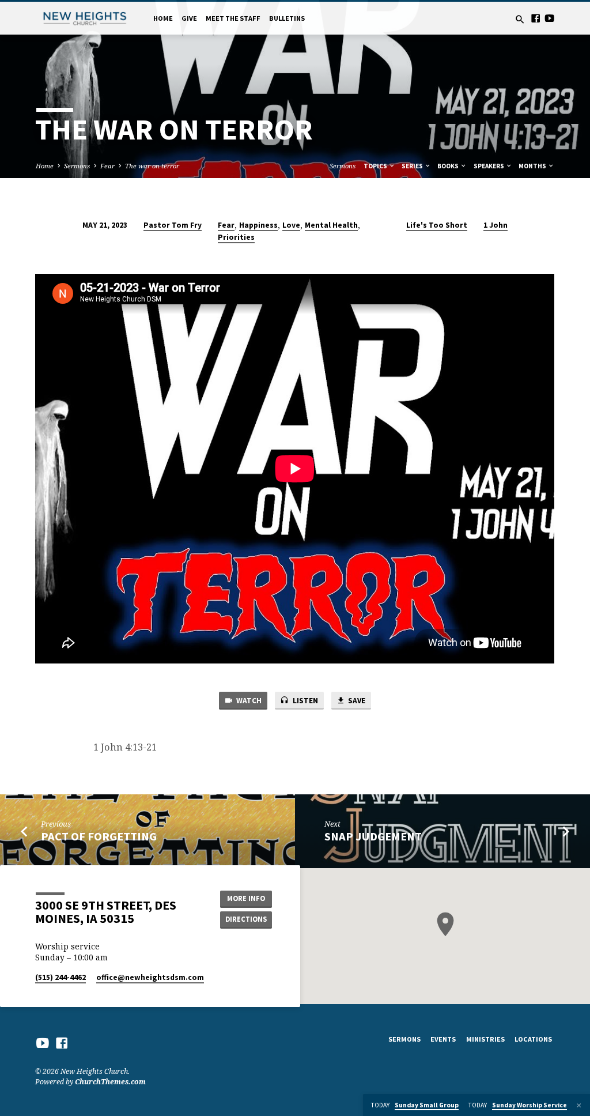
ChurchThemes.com (110, 1082)
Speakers (489, 166)
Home (163, 18)
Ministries (485, 1039)
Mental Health (331, 225)
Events (443, 1039)
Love (291, 225)
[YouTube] (549, 18)
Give (189, 18)
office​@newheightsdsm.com (150, 977)
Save (355, 701)
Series (413, 166)
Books (448, 166)
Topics (376, 166)
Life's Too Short (436, 225)
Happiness (258, 225)
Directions (246, 919)
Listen (304, 701)
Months (533, 166)
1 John (495, 225)
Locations (533, 1039)
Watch (248, 701)
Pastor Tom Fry (172, 225)
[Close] (579, 1105)
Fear (107, 165)
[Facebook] (535, 18)
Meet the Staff (233, 18)
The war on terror (152, 165)
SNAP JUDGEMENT (373, 836)
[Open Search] (520, 19)
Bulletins (287, 18)
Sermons (77, 165)
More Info (246, 898)
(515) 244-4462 (60, 977)
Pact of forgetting (99, 836)
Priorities (236, 237)
